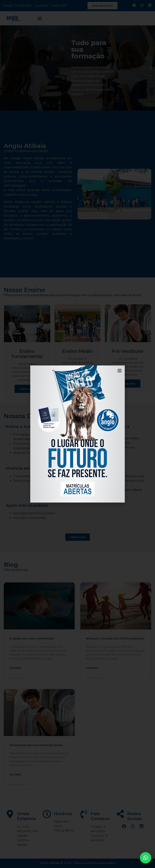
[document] (77, 434)
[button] (145, 857)
